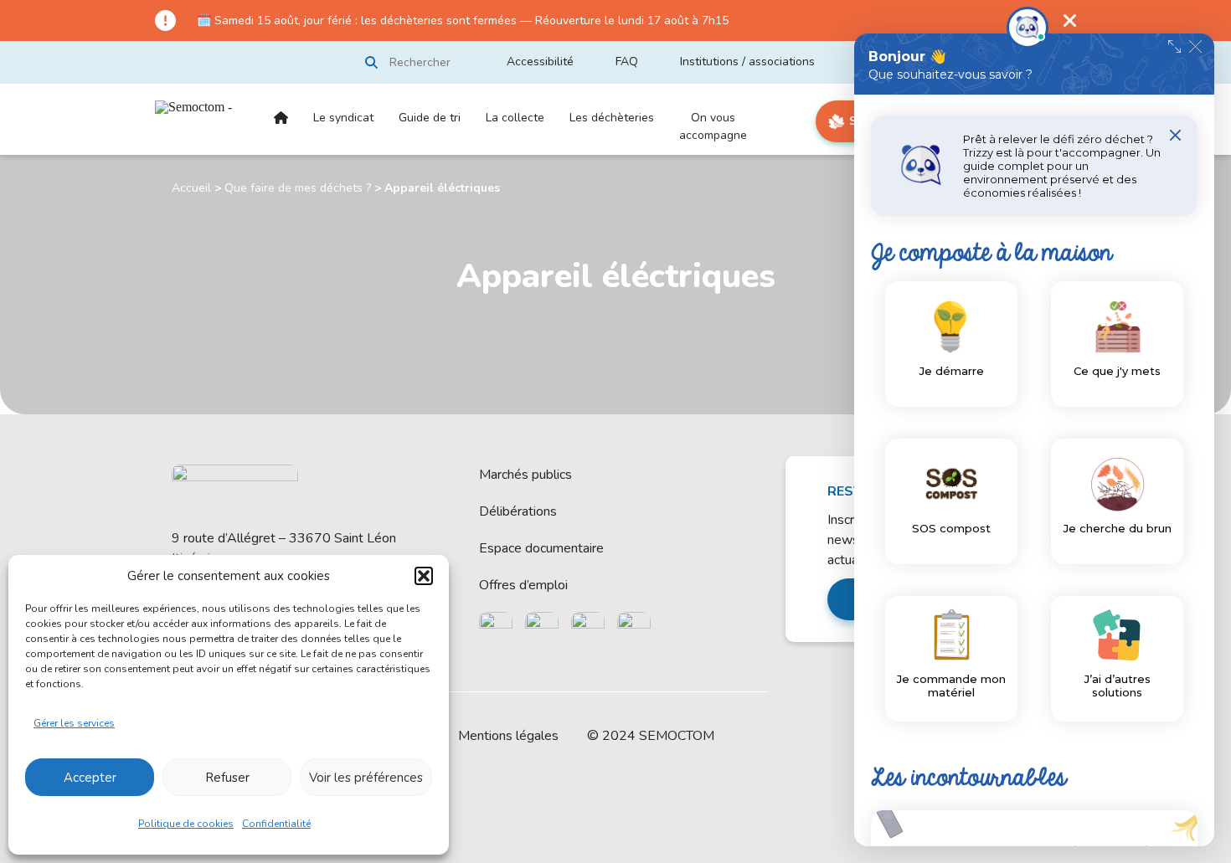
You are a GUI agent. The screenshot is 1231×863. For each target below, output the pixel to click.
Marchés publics (525, 474)
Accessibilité (540, 61)
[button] (423, 576)
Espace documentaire (541, 548)
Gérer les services (74, 723)
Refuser (227, 777)
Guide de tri (430, 118)
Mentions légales (508, 736)
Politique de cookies (186, 823)
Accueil (281, 132)
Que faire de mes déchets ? (297, 188)
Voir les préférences (366, 777)
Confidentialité (276, 823)
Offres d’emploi (523, 585)
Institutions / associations (747, 61)
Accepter (90, 777)
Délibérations (518, 511)
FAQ (627, 61)
